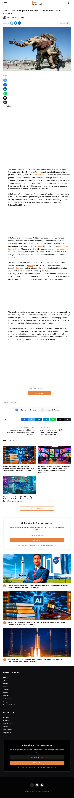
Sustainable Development (11, 705)
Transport (6, 689)
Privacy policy (7, 729)
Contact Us (6, 726)
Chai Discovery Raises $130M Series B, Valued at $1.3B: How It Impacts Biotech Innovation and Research (17, 499)
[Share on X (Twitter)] (11, 23)
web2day (13, 402)
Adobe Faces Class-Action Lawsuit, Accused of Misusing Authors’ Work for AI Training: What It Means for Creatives (18, 468)
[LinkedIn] (5, 89)
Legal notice (7, 733)
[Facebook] (5, 85)
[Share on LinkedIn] (19, 23)
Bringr (30, 265)
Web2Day (40, 175)
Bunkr (40, 246)
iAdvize (67, 183)
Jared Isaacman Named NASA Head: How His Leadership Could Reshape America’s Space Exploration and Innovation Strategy (38, 586)
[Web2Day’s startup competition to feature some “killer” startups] (37, 49)
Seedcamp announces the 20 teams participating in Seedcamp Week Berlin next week (20, 432)
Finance (5, 683)
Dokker (16, 268)
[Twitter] (5, 80)
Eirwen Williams (11, 17)
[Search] (69, 3)
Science (5, 692)
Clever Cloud (23, 183)
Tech (5, 680)
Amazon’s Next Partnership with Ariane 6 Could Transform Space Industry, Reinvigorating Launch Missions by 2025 (35, 660)
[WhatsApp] (5, 93)
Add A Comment (37, 508)
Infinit (42, 252)
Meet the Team (8, 723)
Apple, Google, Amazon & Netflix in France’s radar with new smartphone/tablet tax (52, 432)
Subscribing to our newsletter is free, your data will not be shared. (37, 545)
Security (5, 696)
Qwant (35, 249)
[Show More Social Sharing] (23, 23)
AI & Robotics (7, 699)
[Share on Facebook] (15, 23)
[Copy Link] (5, 102)
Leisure (5, 686)
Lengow (60, 183)
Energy (5, 702)
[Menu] (5, 3)
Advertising (6, 720)
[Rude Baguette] (37, 3)
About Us (6, 717)
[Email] (5, 98)
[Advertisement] (39, 88)
